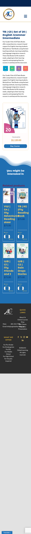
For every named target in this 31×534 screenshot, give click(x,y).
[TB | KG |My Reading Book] (22, 195)
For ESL (8, 349)
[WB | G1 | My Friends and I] (9, 250)
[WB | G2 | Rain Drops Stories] (22, 250)
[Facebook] (18, 337)
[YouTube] (27, 337)
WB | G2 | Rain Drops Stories (22, 267)
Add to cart (6, 233)
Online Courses (22, 320)
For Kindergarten (8, 347)
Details (11, 239)
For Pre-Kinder (8, 345)
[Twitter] (21, 337)
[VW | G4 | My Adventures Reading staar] (9, 195)
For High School (8, 356)
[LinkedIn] (23, 340)
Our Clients (23, 324)
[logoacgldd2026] (9, 9)
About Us (23, 317)
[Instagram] (24, 337)
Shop (22, 322)
